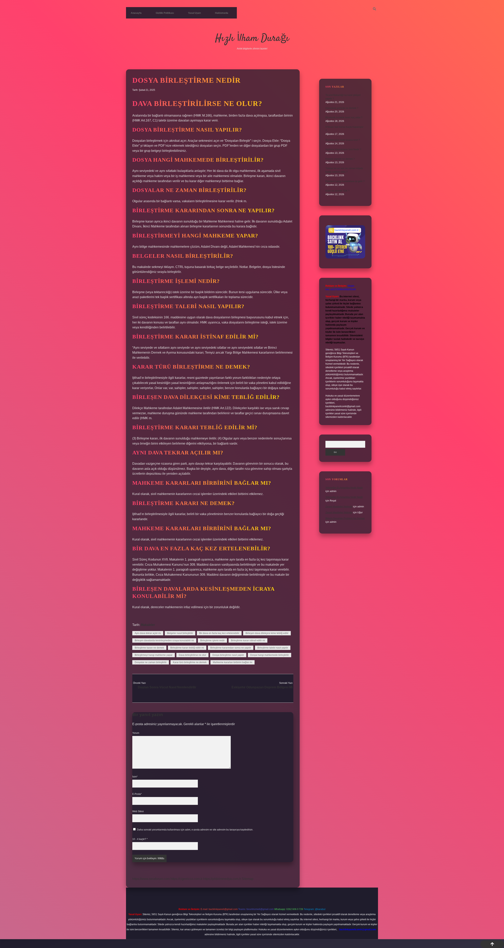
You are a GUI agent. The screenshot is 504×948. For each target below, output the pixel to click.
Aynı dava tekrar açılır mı (148, 633)
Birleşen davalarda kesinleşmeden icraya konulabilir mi (164, 640)
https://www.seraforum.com (151, 878)
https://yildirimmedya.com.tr (222, 878)
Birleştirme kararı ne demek (149, 647)
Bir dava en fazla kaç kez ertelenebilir (219, 633)
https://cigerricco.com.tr (186, 878)
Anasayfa (136, 13)
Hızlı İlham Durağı (252, 38)
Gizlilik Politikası (165, 13)
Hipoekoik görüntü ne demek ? (341, 108)
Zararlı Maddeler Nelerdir (338, 506)
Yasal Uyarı (194, 13)
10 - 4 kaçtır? (140, 839)
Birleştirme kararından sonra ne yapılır (230, 647)
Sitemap (247, 878)
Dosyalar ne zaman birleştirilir (151, 662)
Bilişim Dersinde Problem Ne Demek (345, 518)
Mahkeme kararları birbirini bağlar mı (232, 662)
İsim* (135, 776)
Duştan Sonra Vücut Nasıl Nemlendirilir (167, 687)
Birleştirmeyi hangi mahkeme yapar (153, 655)
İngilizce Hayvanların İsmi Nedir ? (343, 149)
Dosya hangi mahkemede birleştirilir (269, 655)
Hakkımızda (221, 13)
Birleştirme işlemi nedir (212, 640)
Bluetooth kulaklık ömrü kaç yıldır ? (343, 117)
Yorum (135, 733)
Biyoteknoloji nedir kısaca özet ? (342, 140)
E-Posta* (137, 794)
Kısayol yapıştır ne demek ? (340, 159)
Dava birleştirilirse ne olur (192, 655)
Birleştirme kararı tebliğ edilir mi (187, 647)
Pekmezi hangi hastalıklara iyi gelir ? (345, 181)
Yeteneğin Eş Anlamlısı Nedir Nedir (344, 487)
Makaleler (148, 624)
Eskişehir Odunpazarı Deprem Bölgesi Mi (262, 687)
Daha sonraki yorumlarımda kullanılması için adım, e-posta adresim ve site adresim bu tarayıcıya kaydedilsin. (195, 829)
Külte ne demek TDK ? (337, 190)
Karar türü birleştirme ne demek (190, 662)
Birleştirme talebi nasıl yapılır (272, 647)
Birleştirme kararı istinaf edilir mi (248, 640)
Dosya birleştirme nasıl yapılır (228, 655)
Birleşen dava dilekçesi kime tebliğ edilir (267, 633)
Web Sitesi (138, 811)
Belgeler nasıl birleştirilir (180, 633)
